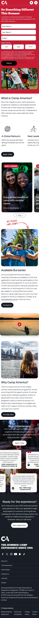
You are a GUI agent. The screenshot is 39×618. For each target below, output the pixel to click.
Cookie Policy (34, 613)
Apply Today (7, 154)
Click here (16, 58)
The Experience (6, 565)
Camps (3, 583)
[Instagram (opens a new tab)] (11, 554)
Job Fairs (4, 578)
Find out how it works (17, 202)
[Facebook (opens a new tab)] (2, 554)
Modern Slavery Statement (6, 613)
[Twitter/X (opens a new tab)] (7, 554)
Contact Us (8, 306)
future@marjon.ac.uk (9, 299)
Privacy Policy (27, 613)
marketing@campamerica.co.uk (9, 57)
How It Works (5, 570)
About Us (4, 561)
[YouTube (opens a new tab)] (15, 554)
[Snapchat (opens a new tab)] (19, 554)
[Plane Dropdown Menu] (31, 2)
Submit (9, 63)
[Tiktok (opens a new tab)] (24, 554)
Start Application (19, 525)
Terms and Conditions (18, 613)
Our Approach (9, 415)
